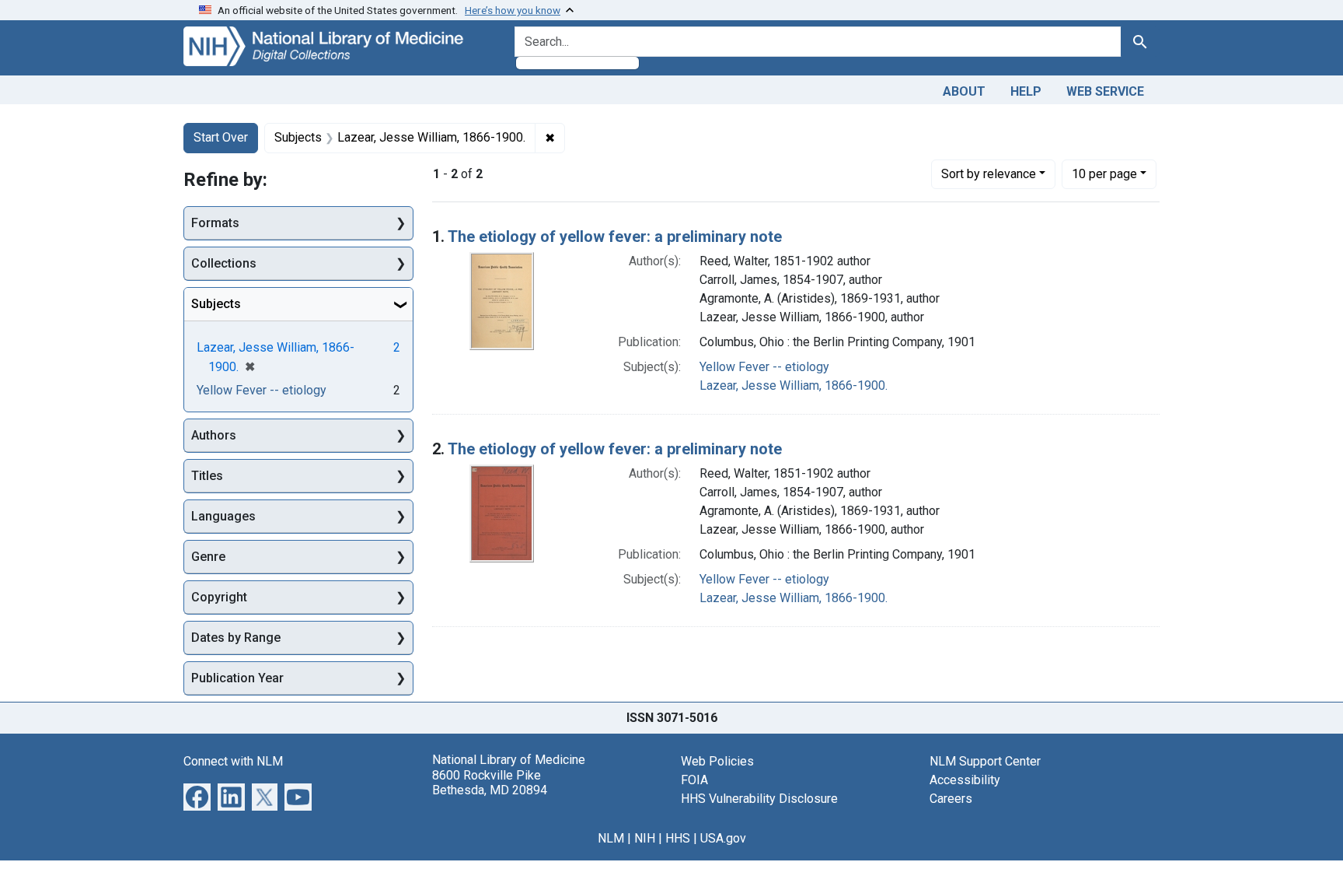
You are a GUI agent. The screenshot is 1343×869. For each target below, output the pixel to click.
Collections (223, 263)
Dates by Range (236, 637)
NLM (611, 838)
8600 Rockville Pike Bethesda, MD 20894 (489, 782)
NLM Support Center (985, 761)
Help (1025, 91)
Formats (215, 222)
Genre (208, 556)
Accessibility (965, 780)
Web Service (1105, 91)
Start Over (221, 137)
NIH (644, 838)
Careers (951, 798)
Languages (223, 516)
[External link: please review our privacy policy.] (197, 796)
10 (1104, 173)
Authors (213, 435)
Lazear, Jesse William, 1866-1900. (793, 385)
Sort (988, 173)
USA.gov (723, 838)
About (964, 91)
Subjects (216, 303)
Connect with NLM (233, 761)
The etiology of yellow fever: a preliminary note (615, 236)
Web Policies (717, 761)
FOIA (694, 780)
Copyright (219, 597)
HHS (677, 838)
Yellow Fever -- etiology (764, 366)
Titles (207, 475)
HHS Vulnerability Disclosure (759, 798)
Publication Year (237, 678)
